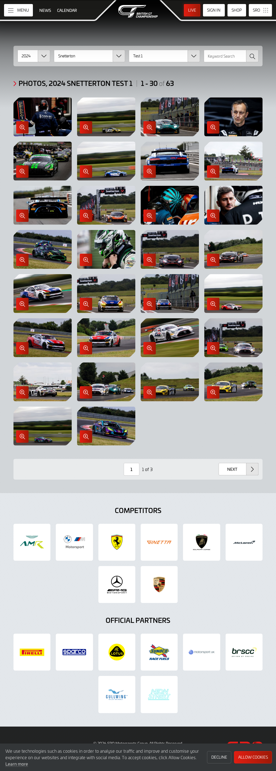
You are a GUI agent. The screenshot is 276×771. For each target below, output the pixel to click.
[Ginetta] (159, 542)
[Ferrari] (116, 542)
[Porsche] (159, 584)
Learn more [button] (16, 764)
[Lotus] (116, 652)
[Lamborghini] (201, 542)
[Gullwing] (116, 694)
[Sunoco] (159, 652)
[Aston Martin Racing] (31, 542)
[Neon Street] (159, 694)
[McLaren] (244, 542)
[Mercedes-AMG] (116, 584)
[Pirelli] (31, 652)
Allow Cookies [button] (253, 757)
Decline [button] (219, 757)
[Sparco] (74, 652)
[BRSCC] (244, 652)
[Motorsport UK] (201, 652)
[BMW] (74, 542)
